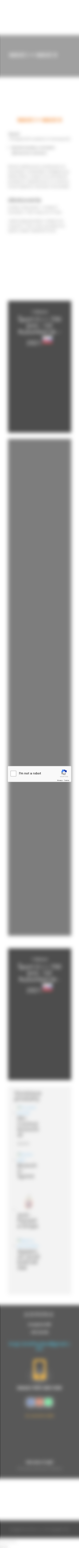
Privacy (60, 780)
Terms (66, 780)
